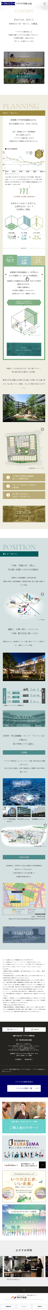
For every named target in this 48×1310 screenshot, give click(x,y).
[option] (24, 1268)
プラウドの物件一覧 (24, 1088)
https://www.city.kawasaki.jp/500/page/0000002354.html (27, 919)
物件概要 (18, 1059)
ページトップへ (24, 1289)
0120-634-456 (25, 1039)
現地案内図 (28, 1059)
